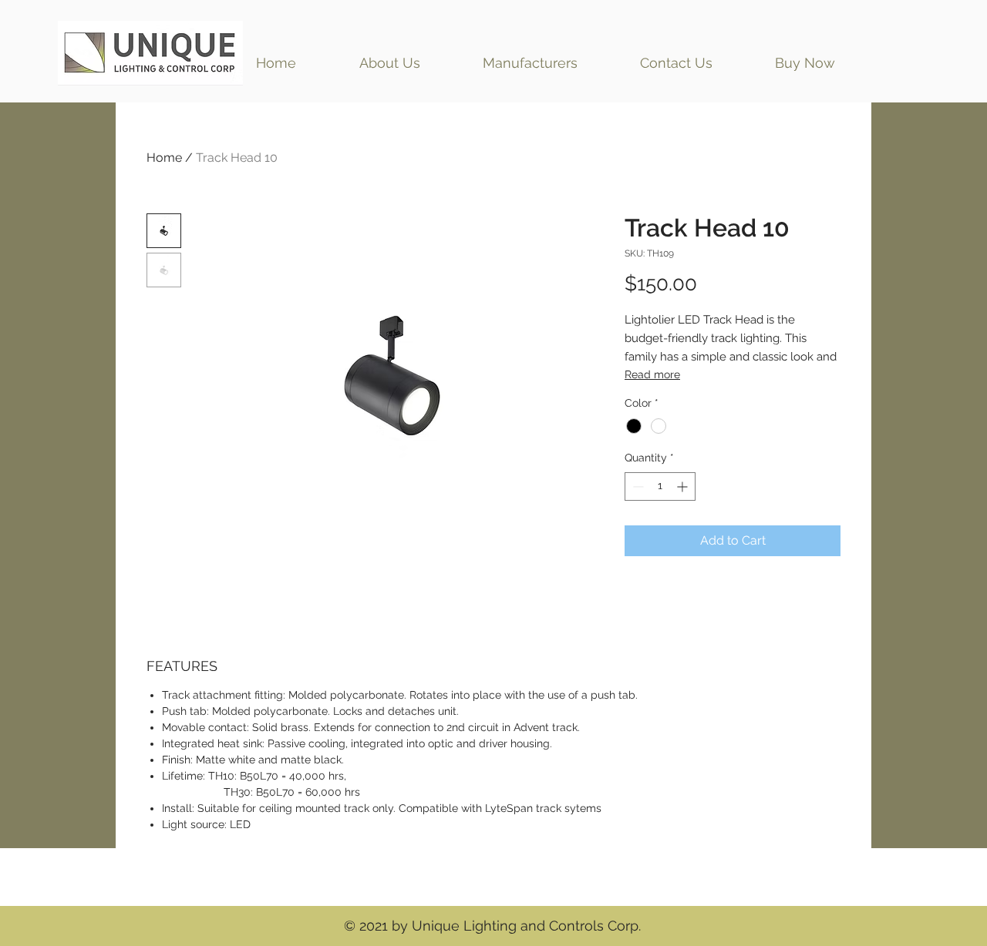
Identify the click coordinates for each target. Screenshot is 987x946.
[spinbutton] (660, 486)
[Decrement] (636, 486)
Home (164, 157)
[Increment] (683, 486)
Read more (652, 374)
